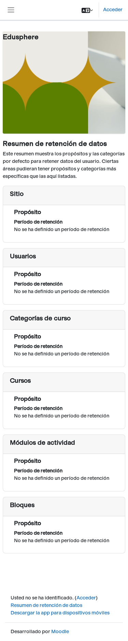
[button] (87, 10)
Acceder (113, 9)
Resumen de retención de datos (46, 605)
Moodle (60, 631)
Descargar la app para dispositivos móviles (60, 613)
